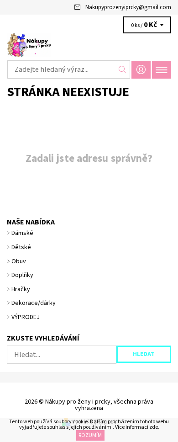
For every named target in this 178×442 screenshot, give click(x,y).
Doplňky (22, 275)
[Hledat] (122, 69)
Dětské (21, 247)
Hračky (20, 289)
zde (153, 427)
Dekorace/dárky (33, 303)
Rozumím (90, 435)
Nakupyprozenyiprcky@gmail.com (128, 7)
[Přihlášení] (141, 70)
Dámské (22, 233)
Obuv (18, 261)
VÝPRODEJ (25, 317)
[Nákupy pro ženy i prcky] (89, 45)
